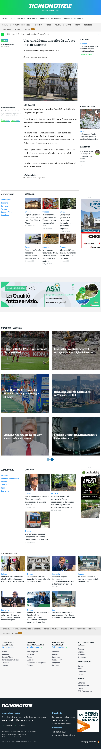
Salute (27, 247)
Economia (56, 574)
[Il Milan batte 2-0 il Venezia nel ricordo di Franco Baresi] (97, 152)
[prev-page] (81, 165)
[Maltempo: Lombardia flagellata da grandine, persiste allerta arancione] (90, 119)
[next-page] (85, 165)
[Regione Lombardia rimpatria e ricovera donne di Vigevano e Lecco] (33, 239)
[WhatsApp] (62, 184)
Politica (4, 574)
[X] (50, 184)
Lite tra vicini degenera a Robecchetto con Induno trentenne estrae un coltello (36, 536)
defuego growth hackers (89, 742)
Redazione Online (8, 44)
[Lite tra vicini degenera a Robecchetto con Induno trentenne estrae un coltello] (37, 520)
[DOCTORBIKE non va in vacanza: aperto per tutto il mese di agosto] (89, 563)
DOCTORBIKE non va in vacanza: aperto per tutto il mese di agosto (88, 579)
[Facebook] (45, 184)
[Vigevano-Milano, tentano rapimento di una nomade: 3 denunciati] (68, 239)
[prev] (94, 34)
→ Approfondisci (86, 54)
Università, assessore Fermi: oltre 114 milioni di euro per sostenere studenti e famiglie (12, 579)
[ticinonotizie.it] (50, 6)
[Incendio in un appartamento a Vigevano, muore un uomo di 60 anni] (50, 203)
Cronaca (4, 40)
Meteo (82, 131)
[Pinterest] (56, 184)
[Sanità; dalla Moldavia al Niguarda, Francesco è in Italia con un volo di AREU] (38, 563)
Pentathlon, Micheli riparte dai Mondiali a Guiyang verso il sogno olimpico (22, 393)
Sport (54, 610)
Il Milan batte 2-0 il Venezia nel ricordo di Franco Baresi (27, 34)
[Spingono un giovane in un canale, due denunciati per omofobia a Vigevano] (68, 203)
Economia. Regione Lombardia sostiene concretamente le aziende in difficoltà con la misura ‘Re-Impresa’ (63, 581)
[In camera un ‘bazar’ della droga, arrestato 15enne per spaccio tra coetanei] (50, 239)
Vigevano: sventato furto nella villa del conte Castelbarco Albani (89, 48)
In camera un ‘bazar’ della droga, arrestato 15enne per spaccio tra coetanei (50, 255)
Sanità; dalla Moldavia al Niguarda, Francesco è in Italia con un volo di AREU (38, 579)
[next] (98, 34)
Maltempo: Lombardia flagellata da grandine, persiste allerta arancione (89, 136)
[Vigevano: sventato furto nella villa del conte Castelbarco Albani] (33, 203)
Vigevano (85, 39)
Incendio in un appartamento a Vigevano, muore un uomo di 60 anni (49, 220)
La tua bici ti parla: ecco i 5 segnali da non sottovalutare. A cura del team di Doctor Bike (63, 614)
